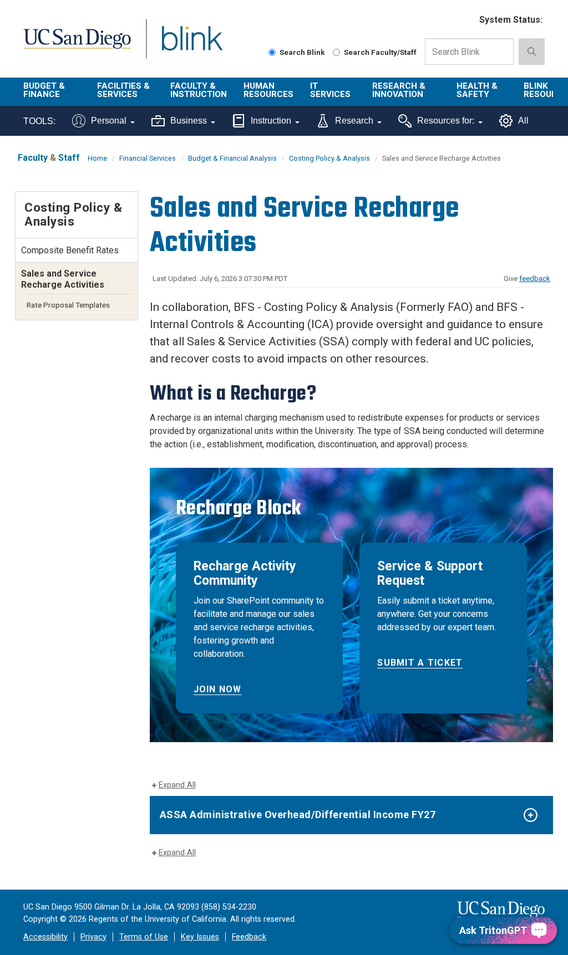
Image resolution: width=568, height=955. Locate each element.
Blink (182, 45)
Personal (108, 120)
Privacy (93, 937)
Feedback (249, 937)
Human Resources (268, 90)
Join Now (218, 689)
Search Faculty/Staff (380, 52)
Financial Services (147, 158)
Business (188, 120)
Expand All (177, 785)
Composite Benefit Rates (70, 250)
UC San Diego (73, 45)
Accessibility (45, 937)
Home (97, 158)
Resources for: (445, 120)
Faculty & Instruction (198, 90)
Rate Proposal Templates (68, 304)
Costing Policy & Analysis (329, 158)
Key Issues (200, 937)
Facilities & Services (123, 90)
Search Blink (302, 52)
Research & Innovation (398, 90)
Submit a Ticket (420, 662)
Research (354, 120)
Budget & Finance (44, 90)
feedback (534, 278)
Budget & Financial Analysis (232, 158)
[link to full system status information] (464, 20)
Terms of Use (143, 937)
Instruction (271, 120)
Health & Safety (477, 90)
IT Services (330, 90)
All (523, 120)
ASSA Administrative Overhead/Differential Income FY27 (298, 814)
